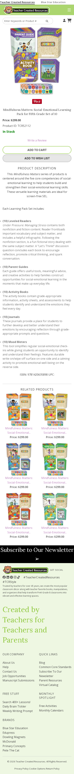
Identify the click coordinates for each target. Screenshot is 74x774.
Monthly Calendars (51, 710)
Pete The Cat (11, 750)
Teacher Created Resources (17, 2)
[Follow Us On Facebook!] (5, 577)
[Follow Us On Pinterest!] (12, 577)
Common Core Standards (55, 667)
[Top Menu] (68, 10)
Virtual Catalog (48, 685)
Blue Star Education (53, 2)
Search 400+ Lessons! (16, 702)
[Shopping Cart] (68, 20)
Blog (42, 663)
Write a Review (37, 140)
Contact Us (10, 671)
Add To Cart (37, 150)
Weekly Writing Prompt (18, 711)
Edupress (9, 733)
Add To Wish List (37, 158)
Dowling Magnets (14, 737)
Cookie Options (37, 768)
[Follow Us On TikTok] (19, 577)
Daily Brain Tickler (14, 706)
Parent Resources (50, 680)
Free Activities (48, 706)
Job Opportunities (14, 676)
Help (6, 667)
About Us (9, 663)
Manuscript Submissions (18, 680)
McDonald (9, 741)
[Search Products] (46, 21)
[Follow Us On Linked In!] (8, 577)
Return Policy (53, 768)
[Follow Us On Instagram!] (15, 577)
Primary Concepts (14, 746)
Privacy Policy (21, 768)
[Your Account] (64, 20)
